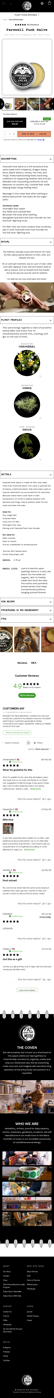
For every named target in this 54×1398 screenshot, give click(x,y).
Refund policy (32, 1284)
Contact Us (7, 1311)
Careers (6, 1276)
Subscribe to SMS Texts (12, 1296)
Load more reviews (27, 990)
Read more (35, 789)
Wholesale (31, 1288)
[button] (27, 15)
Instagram (7, 1347)
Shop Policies (32, 1271)
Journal (29, 1311)
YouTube (6, 1360)
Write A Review (27, 695)
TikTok (5, 1356)
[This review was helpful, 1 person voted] (44, 979)
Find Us (6, 1316)
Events (29, 1320)
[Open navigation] (3, 3)
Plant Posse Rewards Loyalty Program (14, 1285)
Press (5, 1280)
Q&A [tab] (33, 662)
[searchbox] (14, 743)
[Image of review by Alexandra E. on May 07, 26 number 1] (8, 828)
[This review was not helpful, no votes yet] (48, 799)
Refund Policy (35, 1392)
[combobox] (39, 749)
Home (5, 20)
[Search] (11, 3)
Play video (27, 297)
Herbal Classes (33, 1316)
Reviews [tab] (22, 662)
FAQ (28, 1276)
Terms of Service (33, 1280)
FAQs (5, 1320)
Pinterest (6, 1351)
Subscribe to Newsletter (12, 1291)
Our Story (7, 1271)
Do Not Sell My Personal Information (12, 1330)
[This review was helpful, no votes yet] (43, 799)
